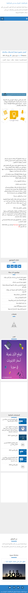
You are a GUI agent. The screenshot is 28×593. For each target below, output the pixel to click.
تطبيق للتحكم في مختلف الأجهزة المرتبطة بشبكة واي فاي (14, 286)
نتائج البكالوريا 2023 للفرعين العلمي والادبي (11, 443)
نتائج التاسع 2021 (13, 450)
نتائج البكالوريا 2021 (13, 435)
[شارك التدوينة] (12, 266)
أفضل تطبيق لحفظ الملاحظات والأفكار (14, 52)
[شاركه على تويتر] (19, 266)
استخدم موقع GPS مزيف (20, 306)
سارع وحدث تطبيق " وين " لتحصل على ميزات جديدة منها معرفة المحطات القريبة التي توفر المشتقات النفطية (10, 429)
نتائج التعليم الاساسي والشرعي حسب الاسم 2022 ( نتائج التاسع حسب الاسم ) (10, 459)
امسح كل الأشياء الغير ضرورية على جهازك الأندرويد (16, 290)
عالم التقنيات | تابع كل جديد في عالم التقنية (17, 3)
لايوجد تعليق (15, 55)
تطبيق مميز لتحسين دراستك (19, 282)
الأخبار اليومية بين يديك (20, 297)
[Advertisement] (14, 36)
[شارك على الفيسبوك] (15, 266)
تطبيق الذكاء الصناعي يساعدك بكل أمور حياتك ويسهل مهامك (15, 278)
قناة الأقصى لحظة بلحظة (20, 294)
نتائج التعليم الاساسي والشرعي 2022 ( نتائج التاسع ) (10, 420)
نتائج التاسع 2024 (13, 464)
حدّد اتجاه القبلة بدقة (21, 303)
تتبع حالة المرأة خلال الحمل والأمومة (17, 300)
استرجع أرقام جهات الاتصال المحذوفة (17, 308)
